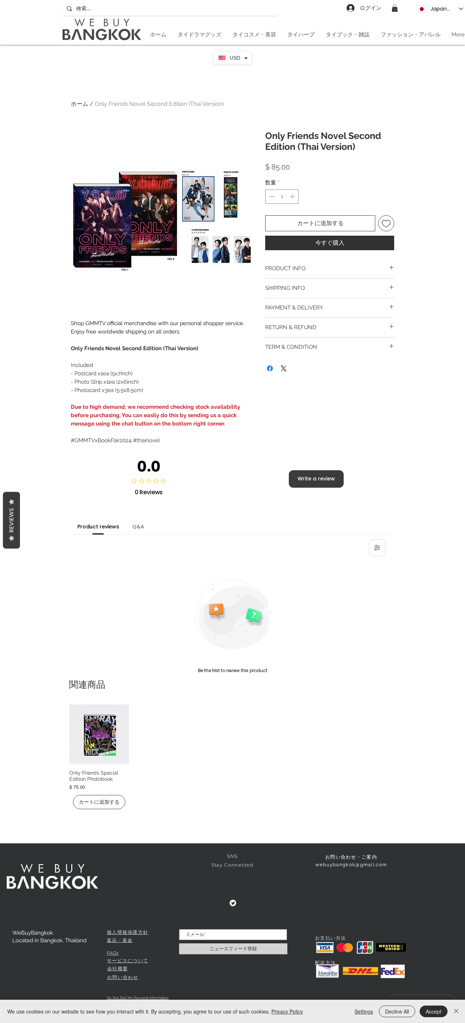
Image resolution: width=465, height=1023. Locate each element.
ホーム (79, 103)
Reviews (11, 520)
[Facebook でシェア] (270, 368)
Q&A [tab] (138, 526)
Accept (433, 1011)
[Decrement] (271, 196)
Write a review (316, 478)
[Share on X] (283, 368)
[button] (395, 8)
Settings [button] (364, 1011)
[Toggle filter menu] (377, 547)
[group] (232, 757)
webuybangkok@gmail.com (351, 864)
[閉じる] (456, 1011)
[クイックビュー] (99, 734)
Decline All (397, 1011)
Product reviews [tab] (98, 526)
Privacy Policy (287, 1011)
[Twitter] (233, 903)
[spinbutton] (282, 196)
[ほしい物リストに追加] (386, 223)
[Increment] (293, 196)
